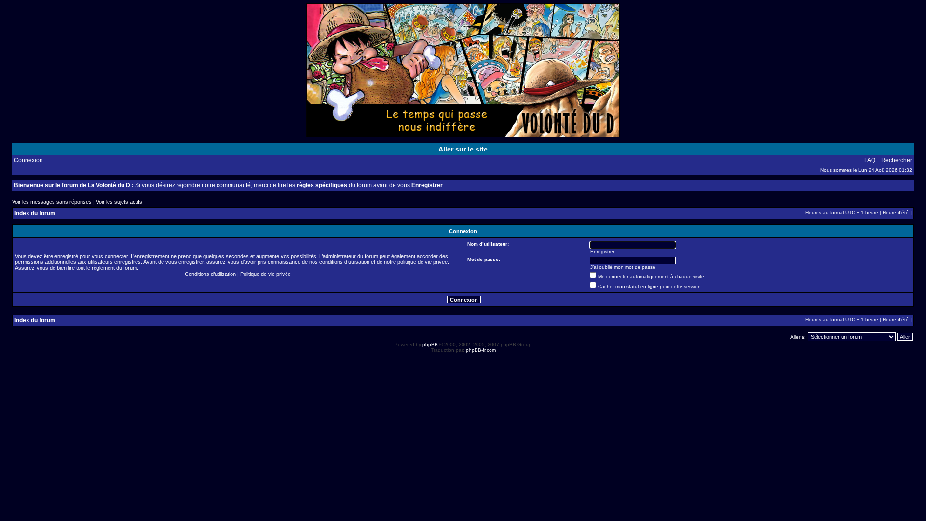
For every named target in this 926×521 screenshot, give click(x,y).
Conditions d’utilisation (210, 274)
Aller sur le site (463, 149)
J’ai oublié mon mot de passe (622, 267)
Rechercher (896, 160)
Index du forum (34, 213)
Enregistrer (427, 185)
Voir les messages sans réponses (52, 202)
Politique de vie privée (265, 274)
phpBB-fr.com (481, 350)
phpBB (430, 344)
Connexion (28, 160)
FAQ (869, 160)
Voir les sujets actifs (119, 202)
